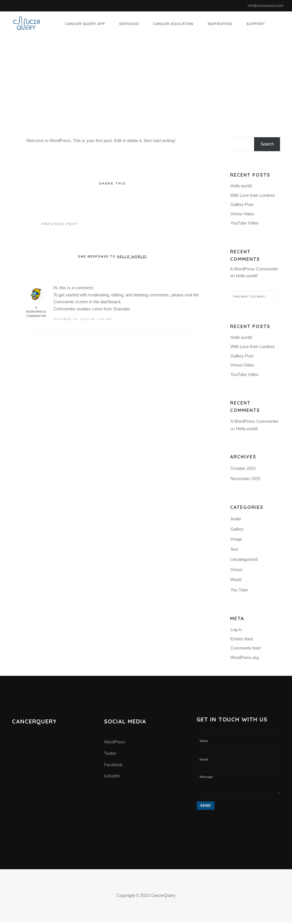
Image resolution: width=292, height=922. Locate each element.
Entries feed (241, 638)
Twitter (110, 753)
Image (236, 539)
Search (267, 143)
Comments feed (245, 648)
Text (234, 549)
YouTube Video (244, 223)
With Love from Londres (252, 195)
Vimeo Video (242, 213)
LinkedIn (112, 775)
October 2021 (243, 468)
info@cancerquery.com (265, 6)
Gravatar (121, 308)
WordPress (114, 741)
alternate (137, 86)
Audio (235, 518)
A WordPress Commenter (36, 312)
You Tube (239, 589)
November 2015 (245, 478)
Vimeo (236, 569)
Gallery (237, 529)
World (235, 579)
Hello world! (241, 185)
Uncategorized (211, 86)
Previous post (60, 224)
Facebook (113, 764)
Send (205, 806)
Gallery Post (242, 204)
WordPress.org (244, 657)
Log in (236, 629)
